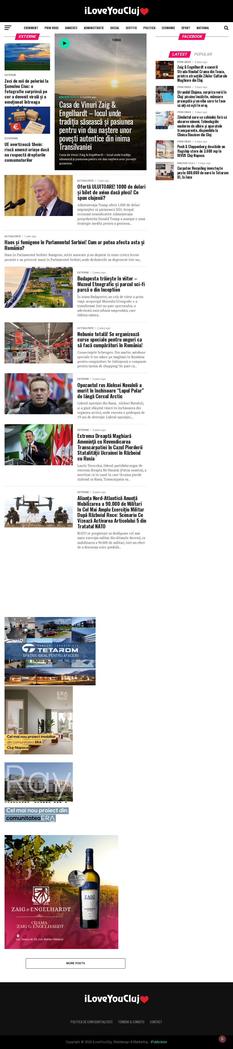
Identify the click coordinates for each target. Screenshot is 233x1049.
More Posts (75, 963)
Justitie (131, 27)
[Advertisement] (75, 581)
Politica (149, 27)
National (203, 27)
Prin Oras (51, 27)
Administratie (94, 27)
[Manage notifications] (222, 1039)
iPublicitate (159, 1042)
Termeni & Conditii (131, 1021)
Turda (116, 39)
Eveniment (31, 27)
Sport (185, 27)
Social (114, 27)
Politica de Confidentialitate (92, 1021)
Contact (156, 1021)
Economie (168, 27)
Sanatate (71, 27)
